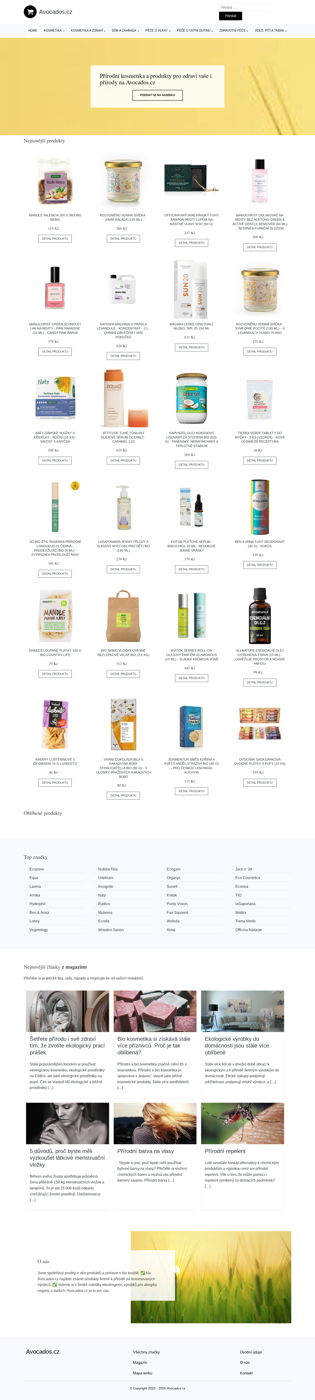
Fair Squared (177, 913)
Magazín (140, 1363)
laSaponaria (245, 904)
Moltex (240, 913)
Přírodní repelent (225, 1151)
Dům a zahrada (124, 30)
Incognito (105, 886)
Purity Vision (177, 904)
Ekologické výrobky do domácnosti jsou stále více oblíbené (237, 1046)
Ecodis (104, 921)
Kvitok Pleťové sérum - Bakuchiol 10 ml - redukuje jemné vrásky (191, 546)
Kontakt (246, 1373)
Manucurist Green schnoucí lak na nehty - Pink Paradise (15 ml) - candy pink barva (55, 328)
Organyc (174, 878)
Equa (34, 878)
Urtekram (105, 878)
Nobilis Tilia (108, 869)
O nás (245, 1363)
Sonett (172, 886)
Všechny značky (146, 1352)
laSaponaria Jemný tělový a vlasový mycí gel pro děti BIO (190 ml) (123, 546)
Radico (104, 904)
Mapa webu (142, 1373)
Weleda (173, 921)
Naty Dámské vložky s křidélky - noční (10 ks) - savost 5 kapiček (55, 437)
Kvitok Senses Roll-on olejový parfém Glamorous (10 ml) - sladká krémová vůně (191, 655)
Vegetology (39, 930)
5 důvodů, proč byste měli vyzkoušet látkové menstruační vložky (67, 1158)
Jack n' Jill (243, 869)
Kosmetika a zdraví (87, 30)
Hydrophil (37, 904)
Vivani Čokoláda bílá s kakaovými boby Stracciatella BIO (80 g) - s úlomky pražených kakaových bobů (123, 768)
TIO (238, 895)
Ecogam (173, 869)
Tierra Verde (245, 921)
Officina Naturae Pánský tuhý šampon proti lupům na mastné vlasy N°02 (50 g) (191, 219)
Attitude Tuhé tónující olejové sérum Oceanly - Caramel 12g (123, 437)
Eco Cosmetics (247, 878)
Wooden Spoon (111, 930)
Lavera (35, 886)
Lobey (35, 921)
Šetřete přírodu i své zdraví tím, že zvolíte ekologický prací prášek (67, 1046)
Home (32, 30)
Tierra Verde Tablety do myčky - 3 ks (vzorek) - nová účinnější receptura (260, 437)
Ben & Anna (39, 913)
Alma (171, 930)
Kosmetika (53, 30)
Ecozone (37, 869)
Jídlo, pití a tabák (269, 30)
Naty (102, 895)
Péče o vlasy (157, 30)
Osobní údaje (251, 1352)
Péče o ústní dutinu (193, 30)
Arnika (35, 895)
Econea (241, 886)
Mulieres (105, 913)
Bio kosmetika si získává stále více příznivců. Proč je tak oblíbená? (153, 1046)
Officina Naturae (248, 930)
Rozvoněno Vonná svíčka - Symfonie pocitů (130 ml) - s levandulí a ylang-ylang (260, 328)
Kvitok (172, 895)
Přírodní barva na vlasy (145, 1151)
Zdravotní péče (232, 30)
